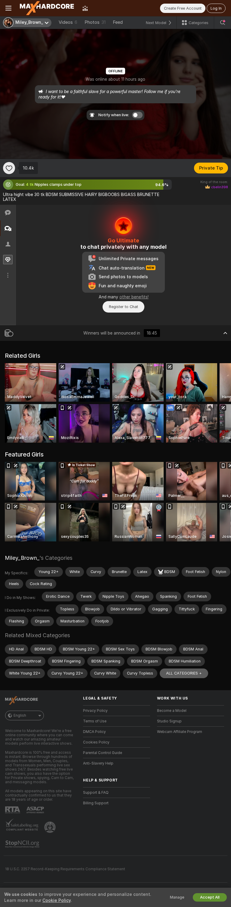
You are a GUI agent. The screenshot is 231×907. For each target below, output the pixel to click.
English (20, 715)
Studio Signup (169, 721)
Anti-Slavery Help (98, 763)
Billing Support (96, 803)
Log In (216, 8)
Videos (68, 22)
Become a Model (171, 711)
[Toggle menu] (8, 8)
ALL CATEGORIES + (184, 673)
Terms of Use (94, 721)
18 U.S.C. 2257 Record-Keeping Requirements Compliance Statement (65, 869)
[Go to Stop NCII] (23, 844)
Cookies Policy (96, 742)
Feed (118, 22)
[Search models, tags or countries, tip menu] (222, 22)
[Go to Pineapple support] (50, 827)
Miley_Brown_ (22, 558)
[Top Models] (85, 8)
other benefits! (134, 297)
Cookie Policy (56, 900)
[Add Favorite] (9, 168)
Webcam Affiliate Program (179, 732)
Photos (95, 22)
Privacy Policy (95, 711)
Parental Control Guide (102, 753)
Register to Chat (123, 306)
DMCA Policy (94, 732)
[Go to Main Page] (47, 8)
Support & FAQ (96, 792)
